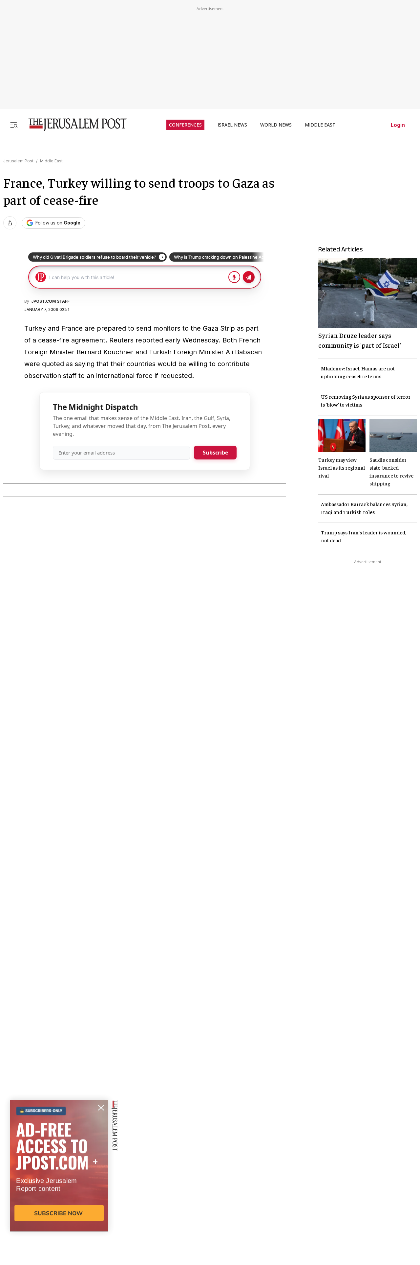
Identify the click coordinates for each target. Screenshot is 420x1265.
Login (398, 125)
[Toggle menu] (14, 125)
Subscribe (215, 452)
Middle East (51, 160)
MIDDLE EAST (320, 125)
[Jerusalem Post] (73, 125)
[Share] (9, 222)
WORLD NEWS (276, 125)
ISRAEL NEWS (232, 125)
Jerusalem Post (18, 160)
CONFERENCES (185, 125)
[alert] (59, 1189)
